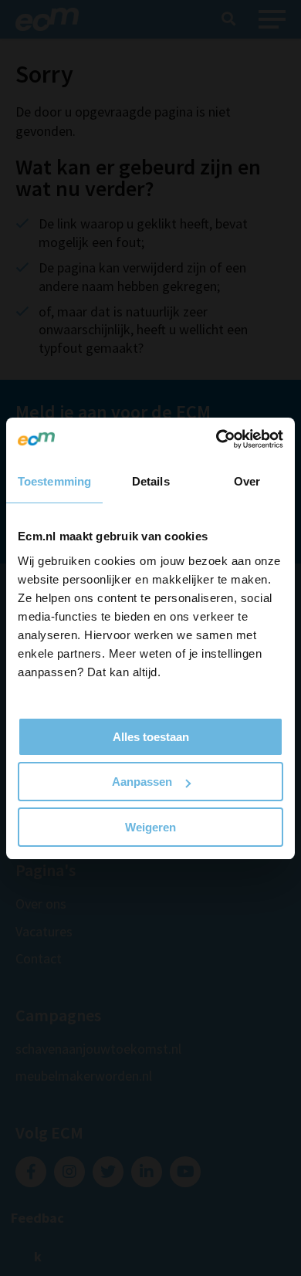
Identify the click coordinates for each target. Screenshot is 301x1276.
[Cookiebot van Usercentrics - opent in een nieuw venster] (216, 439)
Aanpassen (142, 781)
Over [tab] (247, 481)
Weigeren (150, 827)
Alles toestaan (151, 736)
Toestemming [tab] (54, 481)
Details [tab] (151, 481)
